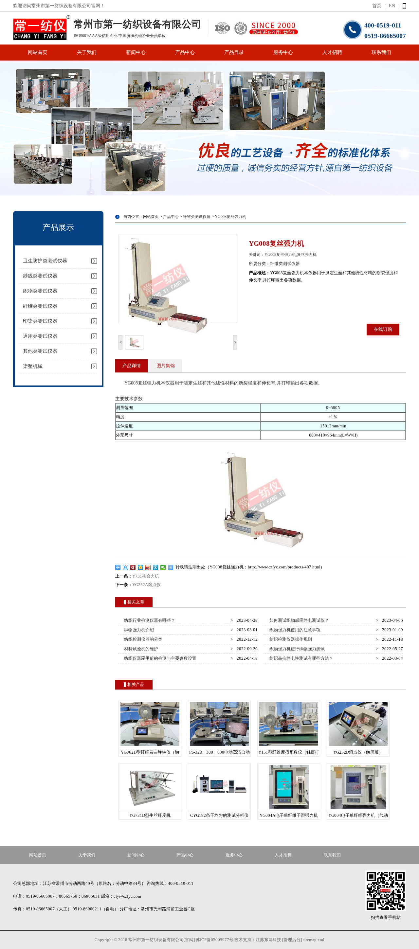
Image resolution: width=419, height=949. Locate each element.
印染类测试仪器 (40, 321)
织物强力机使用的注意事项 (293, 629)
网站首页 (37, 52)
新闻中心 (136, 52)
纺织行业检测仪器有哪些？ (148, 620)
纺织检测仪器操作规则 (289, 639)
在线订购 (383, 329)
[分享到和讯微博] (133, 567)
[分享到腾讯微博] (155, 567)
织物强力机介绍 (138, 629)
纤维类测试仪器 (40, 306)
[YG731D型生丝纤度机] (150, 809)
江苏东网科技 (268, 939)
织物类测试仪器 (40, 291)
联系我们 (381, 52)
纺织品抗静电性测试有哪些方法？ (300, 658)
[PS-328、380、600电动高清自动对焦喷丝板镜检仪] (219, 746)
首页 (376, 5)
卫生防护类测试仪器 (45, 260)
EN (392, 5)
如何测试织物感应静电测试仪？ (298, 620)
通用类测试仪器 (40, 336)
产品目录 (234, 52)
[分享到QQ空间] (140, 567)
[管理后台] (292, 939)
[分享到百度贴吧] (125, 567)
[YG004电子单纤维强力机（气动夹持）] (358, 809)
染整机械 (33, 366)
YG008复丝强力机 (230, 216)
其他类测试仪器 (40, 351)
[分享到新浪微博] (148, 567)
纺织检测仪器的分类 (142, 639)
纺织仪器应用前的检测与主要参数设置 (159, 658)
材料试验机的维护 (140, 648)
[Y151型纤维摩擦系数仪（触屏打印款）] (289, 746)
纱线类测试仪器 (40, 275)
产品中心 (185, 52)
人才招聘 (332, 52)
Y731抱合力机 (145, 576)
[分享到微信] (163, 567)
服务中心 (283, 52)
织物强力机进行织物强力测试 (296, 648)
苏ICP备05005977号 (214, 939)
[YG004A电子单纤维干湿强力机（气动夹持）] (289, 809)
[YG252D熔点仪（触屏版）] (358, 746)
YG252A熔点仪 (146, 584)
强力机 (154, 383)
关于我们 (87, 52)
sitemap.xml (313, 939)
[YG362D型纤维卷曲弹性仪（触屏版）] (150, 746)
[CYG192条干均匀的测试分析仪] (219, 809)
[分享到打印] (170, 567)
